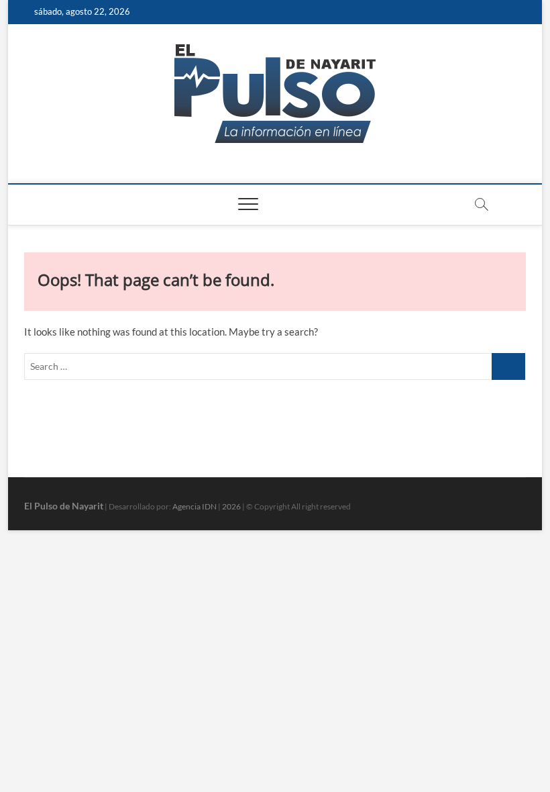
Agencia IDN (194, 506)
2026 (231, 506)
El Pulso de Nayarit (63, 505)
